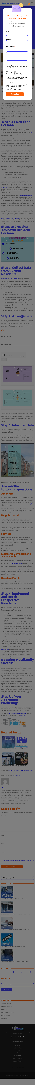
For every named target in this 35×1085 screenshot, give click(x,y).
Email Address (10, 46)
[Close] (29, 4)
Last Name (9, 39)
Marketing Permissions (12, 65)
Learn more (15, 88)
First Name (9, 32)
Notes (7, 53)
